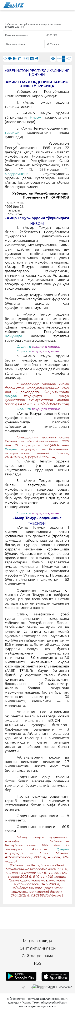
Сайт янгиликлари (38, 948)
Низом (35, 118)
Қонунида (13, 336)
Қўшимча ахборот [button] (15, 44)
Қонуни (14, 396)
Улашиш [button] (54, 44)
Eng (60, 58)
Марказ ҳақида (37, 940)
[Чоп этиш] (37, 59)
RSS (37, 963)
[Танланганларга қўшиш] (5, 59)
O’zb (66, 58)
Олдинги (24, 347)
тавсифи (15, 133)
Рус (58, 58)
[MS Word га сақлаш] (32, 59)
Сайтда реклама (37, 956)
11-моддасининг (37, 172)
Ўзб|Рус (69, 58)
